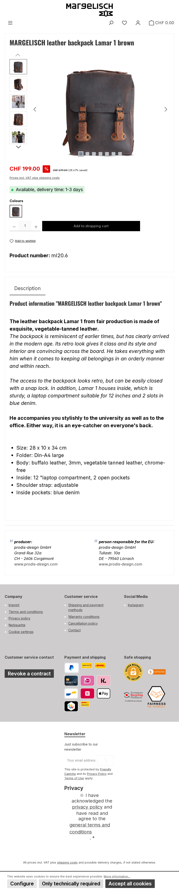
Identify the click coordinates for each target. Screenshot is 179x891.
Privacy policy (19, 618)
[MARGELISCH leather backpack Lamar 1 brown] (100, 109)
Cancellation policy (83, 623)
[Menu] (10, 23)
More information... (117, 876)
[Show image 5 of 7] (107, 154)
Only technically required (71, 884)
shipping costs (67, 862)
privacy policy (87, 807)
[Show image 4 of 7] (100, 154)
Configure (22, 884)
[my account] (138, 23)
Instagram (136, 605)
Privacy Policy (97, 774)
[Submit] (105, 760)
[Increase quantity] (36, 226)
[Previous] (35, 109)
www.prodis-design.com (36, 564)
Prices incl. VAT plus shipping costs (35, 178)
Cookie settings (21, 632)
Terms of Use (74, 778)
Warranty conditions (84, 617)
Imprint (14, 605)
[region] (89, 109)
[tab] (27, 288)
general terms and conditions (89, 828)
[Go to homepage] (89, 10)
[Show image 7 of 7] (120, 154)
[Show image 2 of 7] (87, 154)
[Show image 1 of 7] (81, 154)
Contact (74, 630)
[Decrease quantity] (14, 226)
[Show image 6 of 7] (113, 154)
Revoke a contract (29, 674)
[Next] (165, 109)
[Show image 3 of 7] (94, 154)
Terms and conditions (26, 612)
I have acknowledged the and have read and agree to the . (91, 817)
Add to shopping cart (91, 226)
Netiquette (17, 625)
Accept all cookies (130, 884)
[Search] (111, 23)
